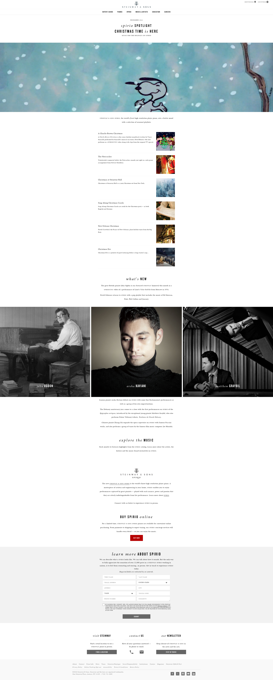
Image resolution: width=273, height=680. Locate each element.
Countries (262, 2)
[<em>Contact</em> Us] (141, 653)
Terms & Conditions (121, 667)
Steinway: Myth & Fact (174, 664)
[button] (255, 2)
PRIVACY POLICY (162, 606)
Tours (103, 664)
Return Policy (134, 667)
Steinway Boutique (114, 664)
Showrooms (249, 2)
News (97, 664)
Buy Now (136, 538)
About (75, 664)
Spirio (129, 12)
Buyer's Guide (107, 12)
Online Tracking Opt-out (92, 667)
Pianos (119, 12)
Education (156, 12)
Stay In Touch (171, 652)
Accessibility (107, 667)
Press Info (90, 664)
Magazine (160, 664)
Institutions (143, 664)
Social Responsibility (130, 664)
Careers (167, 12)
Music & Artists (142, 12)
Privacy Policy (77, 667)
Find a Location (102, 652)
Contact (81, 664)
